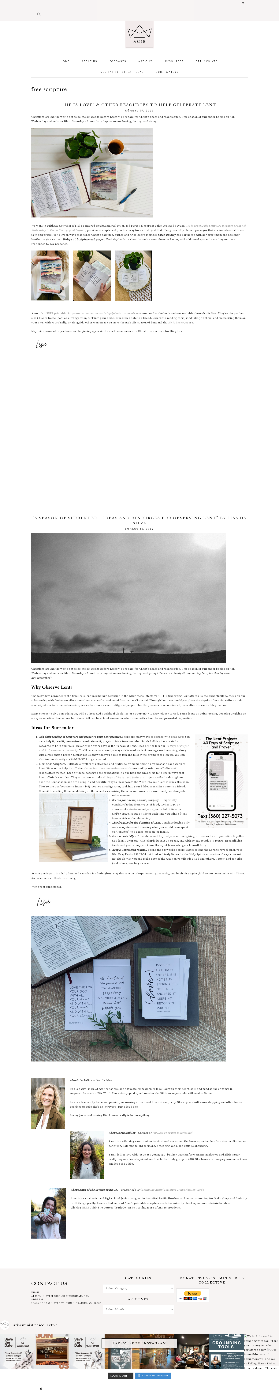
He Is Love (175, 322)
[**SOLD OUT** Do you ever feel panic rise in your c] (226, 1351)
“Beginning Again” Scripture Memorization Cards (172, 1190)
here (148, 746)
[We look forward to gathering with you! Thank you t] (261, 1351)
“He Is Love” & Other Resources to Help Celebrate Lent (139, 105)
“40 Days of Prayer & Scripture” (172, 1133)
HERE (85, 1207)
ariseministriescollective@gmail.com (60, 1296)
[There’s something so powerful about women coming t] (191, 1351)
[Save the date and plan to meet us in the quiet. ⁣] (87, 1351)
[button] (38, 15)
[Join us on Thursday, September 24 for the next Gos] (52, 1351)
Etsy (134, 1207)
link (213, 313)
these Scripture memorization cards (108, 768)
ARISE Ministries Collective (139, 34)
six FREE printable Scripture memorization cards (74, 313)
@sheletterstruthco (124, 313)
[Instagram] (244, 3)
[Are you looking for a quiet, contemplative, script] (157, 1351)
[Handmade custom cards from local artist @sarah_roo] (122, 1351)
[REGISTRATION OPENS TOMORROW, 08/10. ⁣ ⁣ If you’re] (17, 1351)
